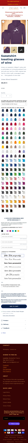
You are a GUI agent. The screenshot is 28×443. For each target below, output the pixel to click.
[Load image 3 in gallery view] (21, 50)
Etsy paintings (7, 369)
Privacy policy (20, 437)
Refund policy (13, 437)
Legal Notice (6, 392)
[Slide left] (1, 50)
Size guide (3, 88)
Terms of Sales (7, 405)
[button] (3, 8)
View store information (9, 315)
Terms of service (19, 441)
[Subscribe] (23, 418)
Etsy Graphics (7, 371)
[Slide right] (26, 50)
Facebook (6, 365)
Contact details (7, 402)
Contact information (7, 439)
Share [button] (4, 332)
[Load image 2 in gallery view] (14, 50)
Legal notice (16, 439)
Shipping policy (10, 441)
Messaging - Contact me (9, 349)
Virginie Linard (13, 435)
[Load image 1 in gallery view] (7, 50)
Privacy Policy (6, 395)
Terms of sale (23, 439)
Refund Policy (6, 399)
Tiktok (5, 367)
